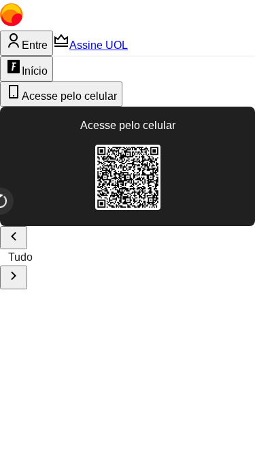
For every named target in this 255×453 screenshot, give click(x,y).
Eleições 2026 (89, 257)
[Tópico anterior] (13, 238)
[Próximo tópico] (13, 277)
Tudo (20, 257)
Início (35, 71)
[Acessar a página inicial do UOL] (31, 23)
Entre (35, 45)
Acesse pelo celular (69, 96)
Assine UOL (98, 45)
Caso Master (176, 257)
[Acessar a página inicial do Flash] (92, 23)
